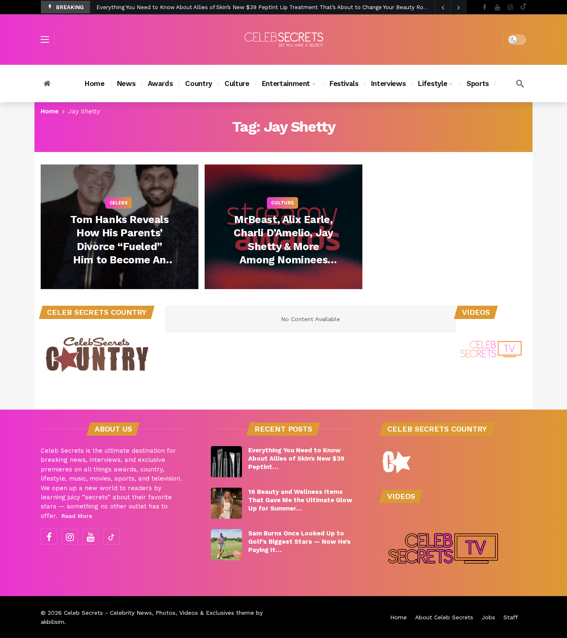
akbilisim (52, 621)
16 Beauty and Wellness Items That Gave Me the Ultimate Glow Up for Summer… (300, 500)
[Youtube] (497, 7)
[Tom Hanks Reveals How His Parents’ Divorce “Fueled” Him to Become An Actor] (119, 226)
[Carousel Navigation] (450, 7)
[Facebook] (484, 7)
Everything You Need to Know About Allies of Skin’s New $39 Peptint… (296, 459)
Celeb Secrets (83, 612)
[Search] (520, 83)
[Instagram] (510, 7)
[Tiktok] (523, 7)
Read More (76, 516)
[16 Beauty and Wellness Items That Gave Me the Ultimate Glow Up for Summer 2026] (226, 503)
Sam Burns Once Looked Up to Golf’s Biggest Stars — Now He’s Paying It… (299, 542)
